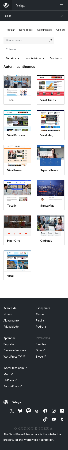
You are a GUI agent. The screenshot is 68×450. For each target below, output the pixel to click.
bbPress (10, 380)
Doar (41, 350)
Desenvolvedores (14, 350)
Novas (7, 314)
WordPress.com (15, 368)
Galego (16, 402)
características (33, 58)
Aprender (9, 338)
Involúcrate (43, 338)
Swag (41, 356)
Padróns (41, 326)
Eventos (41, 344)
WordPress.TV (14, 356)
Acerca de (10, 308)
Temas (7, 15)
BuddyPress (12, 386)
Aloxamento (11, 320)
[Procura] (50, 40)
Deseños (11, 58)
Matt (8, 374)
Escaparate (43, 308)
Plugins (40, 320)
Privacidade (11, 326)
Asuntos (54, 58)
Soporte (8, 344)
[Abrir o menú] (62, 5)
